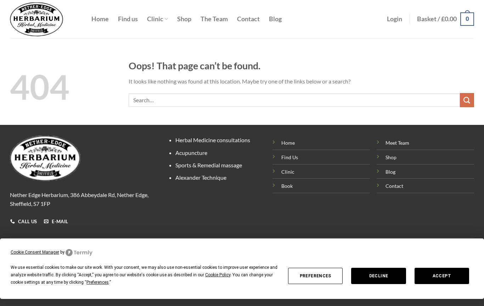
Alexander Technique (200, 177)
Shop (184, 19)
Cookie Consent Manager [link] (35, 252)
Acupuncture (191, 152)
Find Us (289, 157)
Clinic (155, 19)
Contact (248, 19)
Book (287, 186)
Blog (275, 19)
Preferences (315, 275)
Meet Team (397, 143)
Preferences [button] (97, 282)
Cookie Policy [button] (217, 274)
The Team (214, 19)
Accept (442, 275)
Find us (128, 19)
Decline (378, 275)
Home (100, 19)
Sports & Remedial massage (208, 165)
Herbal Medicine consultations (212, 140)
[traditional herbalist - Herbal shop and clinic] (45, 19)
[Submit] (467, 100)
